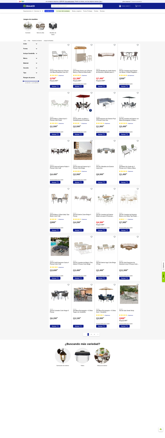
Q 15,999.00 (34, 82)
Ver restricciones (64, 1)
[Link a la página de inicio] (24, 40)
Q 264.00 (27, 82)
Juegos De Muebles (48, 40)
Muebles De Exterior (37, 40)
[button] (30, 44)
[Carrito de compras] (137, 6)
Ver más (97, 1)
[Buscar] (101, 6)
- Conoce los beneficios (132, 1)
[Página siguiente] (98, 334)
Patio (29, 40)
